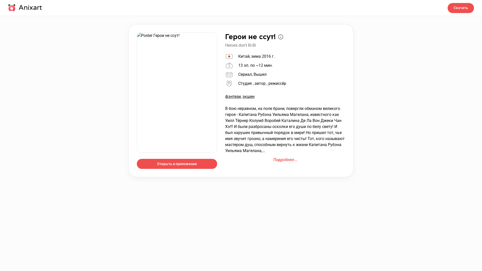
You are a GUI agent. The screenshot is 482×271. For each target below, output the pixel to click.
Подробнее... (285, 159)
